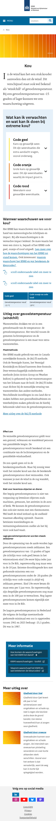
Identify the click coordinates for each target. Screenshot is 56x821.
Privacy (28, 810)
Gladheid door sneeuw (34, 732)
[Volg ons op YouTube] (24, 799)
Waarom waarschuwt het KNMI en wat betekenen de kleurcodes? (26, 669)
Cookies (28, 814)
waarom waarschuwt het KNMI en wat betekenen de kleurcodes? (26, 261)
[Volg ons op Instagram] (16, 799)
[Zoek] (50, 20)
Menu (10, 20)
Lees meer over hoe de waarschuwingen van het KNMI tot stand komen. (27, 253)
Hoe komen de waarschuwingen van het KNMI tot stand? (26, 653)
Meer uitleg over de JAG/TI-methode (22, 413)
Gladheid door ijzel (32, 693)
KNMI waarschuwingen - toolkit (25, 661)
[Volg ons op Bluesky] (32, 799)
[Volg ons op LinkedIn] (16, 794)
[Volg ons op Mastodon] (40, 799)
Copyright (28, 806)
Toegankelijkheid (28, 817)
